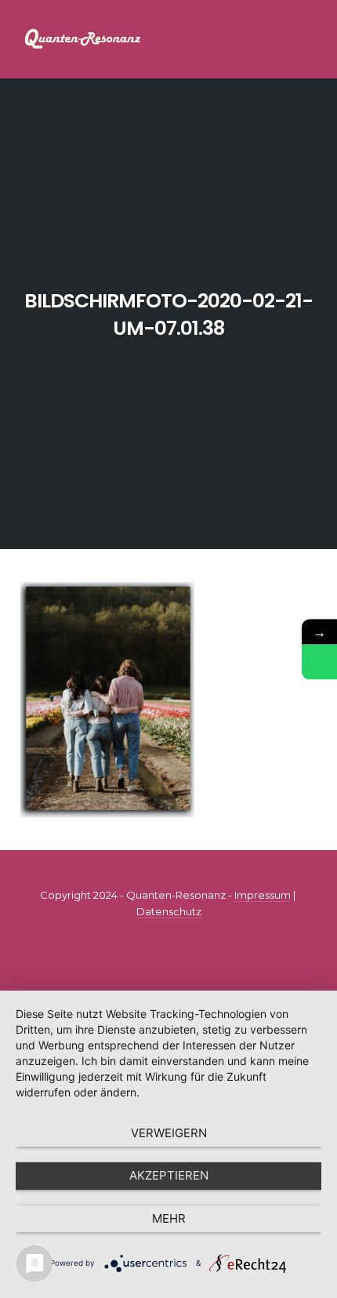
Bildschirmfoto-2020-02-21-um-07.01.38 (168, 314)
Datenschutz (168, 911)
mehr (169, 1218)
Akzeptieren (168, 1175)
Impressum (262, 895)
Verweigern (169, 1132)
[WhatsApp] (319, 661)
